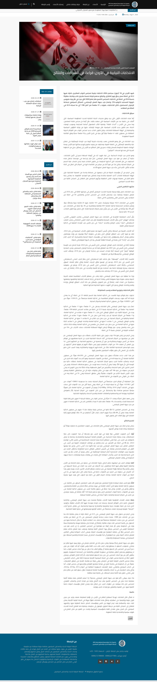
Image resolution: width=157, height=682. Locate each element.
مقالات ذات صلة (47, 91)
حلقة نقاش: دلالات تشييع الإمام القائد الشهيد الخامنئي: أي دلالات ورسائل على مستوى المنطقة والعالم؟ (32, 211)
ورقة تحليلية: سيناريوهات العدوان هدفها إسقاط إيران (32, 117)
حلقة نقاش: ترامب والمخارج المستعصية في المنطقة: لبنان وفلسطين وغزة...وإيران (32, 195)
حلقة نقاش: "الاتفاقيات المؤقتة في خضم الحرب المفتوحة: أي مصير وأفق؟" (32, 239)
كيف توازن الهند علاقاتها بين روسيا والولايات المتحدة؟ (32, 146)
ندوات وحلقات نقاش (73, 4)
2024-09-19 (95, 68)
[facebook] (117, 661)
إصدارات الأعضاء (58, 4)
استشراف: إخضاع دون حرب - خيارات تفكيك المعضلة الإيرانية (32, 103)
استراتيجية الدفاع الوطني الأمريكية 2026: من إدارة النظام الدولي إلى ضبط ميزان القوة (32, 132)
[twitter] (111, 661)
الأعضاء (95, 4)
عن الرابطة (86, 4)
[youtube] (106, 661)
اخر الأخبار (49, 164)
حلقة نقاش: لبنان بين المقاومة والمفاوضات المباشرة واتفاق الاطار (33, 253)
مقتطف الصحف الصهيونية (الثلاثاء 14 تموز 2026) (32, 224)
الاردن (130, 618)
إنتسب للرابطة (45, 4)
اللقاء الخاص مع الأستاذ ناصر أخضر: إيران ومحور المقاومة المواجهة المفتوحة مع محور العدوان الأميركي (100, 10)
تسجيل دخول (23, 4)
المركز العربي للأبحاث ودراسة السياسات (119, 68)
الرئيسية (103, 4)
